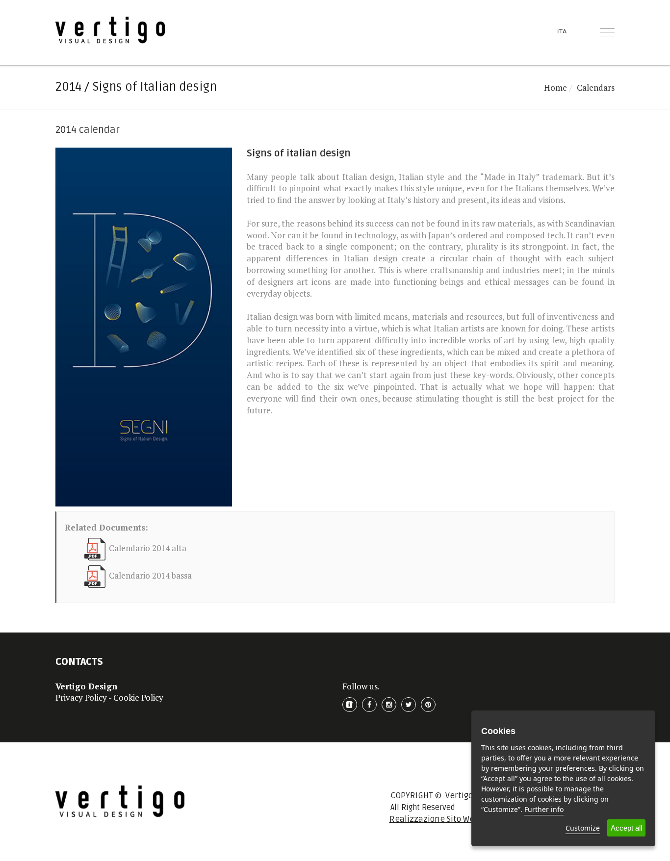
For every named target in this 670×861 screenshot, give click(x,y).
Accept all (626, 828)
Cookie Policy (138, 697)
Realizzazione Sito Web (434, 819)
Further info (544, 809)
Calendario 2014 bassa (150, 576)
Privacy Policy (81, 697)
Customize (583, 828)
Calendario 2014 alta (147, 548)
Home (555, 87)
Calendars (596, 87)
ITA (562, 31)
